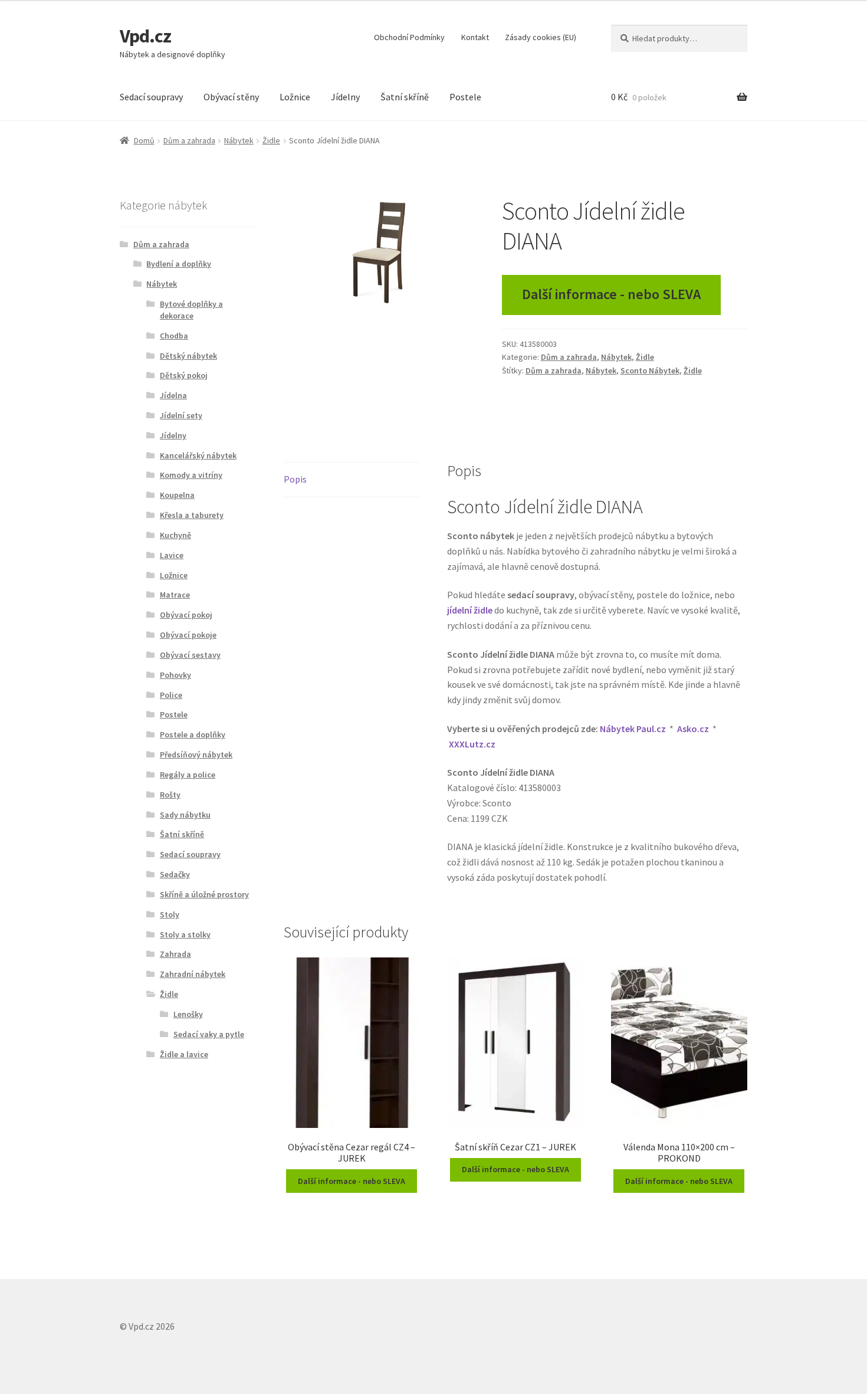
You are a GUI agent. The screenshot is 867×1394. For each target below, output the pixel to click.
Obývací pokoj (186, 614)
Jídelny (345, 97)
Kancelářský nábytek (198, 455)
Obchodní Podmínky (409, 37)
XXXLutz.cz (472, 744)
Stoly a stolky (185, 934)
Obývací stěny (231, 97)
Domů (144, 140)
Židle (271, 140)
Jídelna (173, 395)
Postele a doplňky (192, 734)
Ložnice (295, 97)
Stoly (169, 914)
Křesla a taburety (192, 515)
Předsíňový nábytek (196, 754)
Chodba (174, 335)
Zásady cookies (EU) (540, 37)
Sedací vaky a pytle (208, 1034)
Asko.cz (693, 728)
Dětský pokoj (184, 375)
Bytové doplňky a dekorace (191, 310)
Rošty (170, 794)
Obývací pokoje (188, 634)
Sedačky (175, 874)
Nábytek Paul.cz (633, 728)
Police (171, 695)
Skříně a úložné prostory (204, 894)
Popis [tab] (295, 479)
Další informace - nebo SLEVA (611, 294)
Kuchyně (175, 535)
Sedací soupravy (151, 97)
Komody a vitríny (191, 475)
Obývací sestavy (190, 655)
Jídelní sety (181, 415)
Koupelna (177, 495)
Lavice (171, 555)
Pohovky (175, 675)
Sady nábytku (185, 814)
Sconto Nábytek (649, 370)
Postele (465, 97)
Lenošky (188, 1014)
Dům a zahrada (189, 140)
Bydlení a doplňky (178, 263)
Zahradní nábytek (192, 974)
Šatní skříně (404, 97)
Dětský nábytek (188, 355)
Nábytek (239, 140)
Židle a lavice (184, 1054)
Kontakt (475, 37)
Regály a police (187, 774)
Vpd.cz (145, 36)
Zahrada (175, 954)
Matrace (175, 594)
